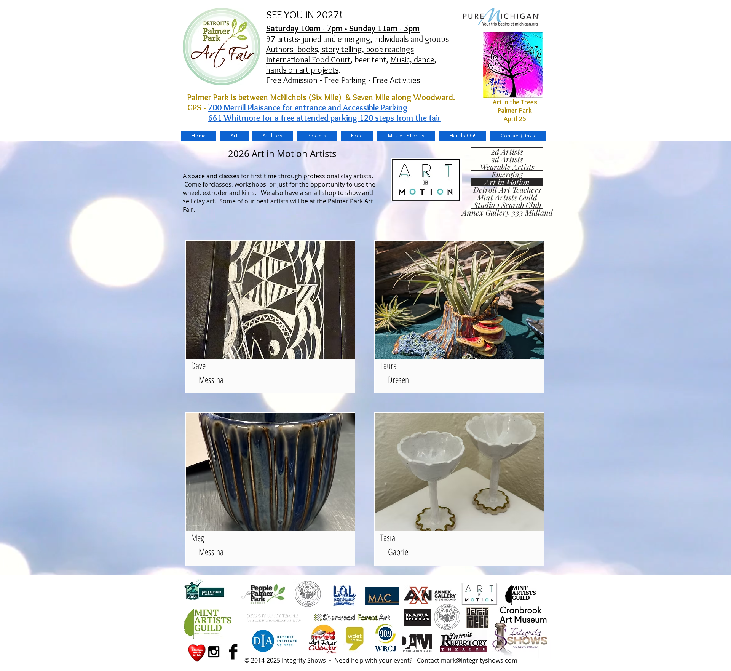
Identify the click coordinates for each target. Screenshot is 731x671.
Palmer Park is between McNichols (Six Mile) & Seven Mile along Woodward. (323, 97)
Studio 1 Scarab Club (507, 204)
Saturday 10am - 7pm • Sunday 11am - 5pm (343, 28)
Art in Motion (507, 181)
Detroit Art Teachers (507, 189)
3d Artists (507, 159)
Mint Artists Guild (507, 197)
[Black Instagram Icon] (214, 652)
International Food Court (308, 59)
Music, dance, (413, 59)
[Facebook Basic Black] (233, 652)
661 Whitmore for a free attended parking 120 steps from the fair (324, 118)
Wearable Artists (507, 166)
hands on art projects (302, 70)
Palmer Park (515, 110)
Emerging (507, 174)
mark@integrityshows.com (479, 660)
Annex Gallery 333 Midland (507, 212)
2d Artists (507, 151)
